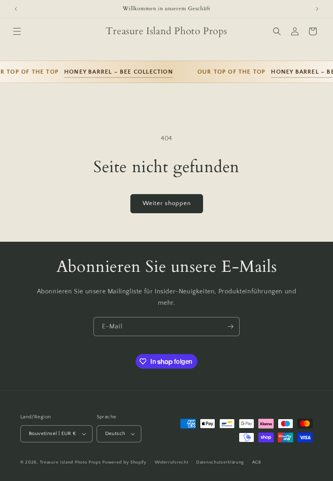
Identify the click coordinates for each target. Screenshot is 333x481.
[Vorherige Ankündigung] (16, 9)
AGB (256, 462)
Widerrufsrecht (171, 462)
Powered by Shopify (124, 462)
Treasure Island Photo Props (70, 462)
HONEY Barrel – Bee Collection (115, 71)
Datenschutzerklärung (220, 462)
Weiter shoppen (167, 203)
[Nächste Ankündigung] (317, 9)
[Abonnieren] (230, 326)
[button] (17, 31)
